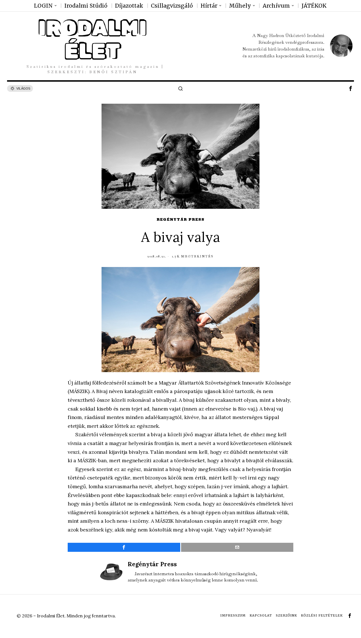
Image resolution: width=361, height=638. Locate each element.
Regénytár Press (180, 219)
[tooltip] (350, 88)
